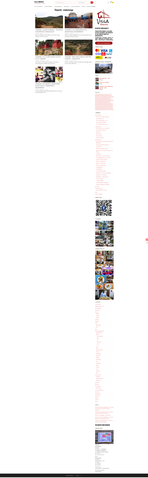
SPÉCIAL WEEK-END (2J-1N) (100, 118)
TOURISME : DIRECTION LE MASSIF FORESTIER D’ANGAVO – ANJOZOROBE (78, 58)
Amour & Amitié (98, 325)
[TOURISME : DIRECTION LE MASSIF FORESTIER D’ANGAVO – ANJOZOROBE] (78, 47)
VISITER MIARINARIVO (99, 169)
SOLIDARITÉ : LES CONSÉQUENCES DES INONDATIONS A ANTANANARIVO (76, 31)
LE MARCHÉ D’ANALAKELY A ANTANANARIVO (102, 182)
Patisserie (97, 357)
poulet (102, 105)
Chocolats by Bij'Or (98, 308)
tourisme (96, 397)
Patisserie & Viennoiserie (99, 390)
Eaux (97, 340)
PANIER (83, 6)
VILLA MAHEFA (39, 2)
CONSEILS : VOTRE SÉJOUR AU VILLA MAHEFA (102, 116)
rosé (112, 105)
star (111, 107)
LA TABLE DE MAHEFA (48, 6)
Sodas (98, 344)
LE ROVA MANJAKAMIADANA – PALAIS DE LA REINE (103, 157)
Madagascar (97, 382)
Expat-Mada (97, 319)
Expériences (97, 321)
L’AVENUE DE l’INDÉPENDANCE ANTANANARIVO (102, 184)
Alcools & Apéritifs (100, 336)
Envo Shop (80, 475)
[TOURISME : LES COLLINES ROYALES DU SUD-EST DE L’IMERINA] (49, 47)
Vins (97, 345)
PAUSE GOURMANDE (99, 135)
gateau (97, 102)
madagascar (108, 102)
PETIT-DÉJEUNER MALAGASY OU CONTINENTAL (102, 128)
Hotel (96, 329)
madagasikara (98, 104)
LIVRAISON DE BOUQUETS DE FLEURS (101, 190)
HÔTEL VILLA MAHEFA (38, 6)
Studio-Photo (97, 395)
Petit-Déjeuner (98, 359)
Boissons (97, 334)
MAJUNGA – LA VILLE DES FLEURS (101, 163)
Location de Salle (98, 375)
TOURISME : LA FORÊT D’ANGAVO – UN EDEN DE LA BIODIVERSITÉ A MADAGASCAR (49, 31)
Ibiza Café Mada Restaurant (99, 331)
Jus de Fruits (99, 342)
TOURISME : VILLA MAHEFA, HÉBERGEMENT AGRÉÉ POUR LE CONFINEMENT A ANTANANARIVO (47, 86)
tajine (96, 109)
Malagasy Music (98, 388)
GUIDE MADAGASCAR (58, 6)
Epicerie (96, 312)
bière (106, 95)
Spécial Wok (98, 371)
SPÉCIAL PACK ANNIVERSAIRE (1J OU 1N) (102, 120)
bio (103, 95)
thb (98, 109)
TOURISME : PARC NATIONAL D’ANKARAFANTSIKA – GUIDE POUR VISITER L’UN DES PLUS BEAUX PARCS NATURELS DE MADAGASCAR (104, 409)
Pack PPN (97, 315)
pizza (96, 105)
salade (100, 107)
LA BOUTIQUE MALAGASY (75, 6)
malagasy (102, 104)
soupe (109, 107)
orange (111, 104)
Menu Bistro (98, 355)
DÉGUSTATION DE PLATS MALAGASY (101, 130)
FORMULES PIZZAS (98, 134)
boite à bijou (97, 96)
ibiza (99, 102)
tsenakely (101, 109)
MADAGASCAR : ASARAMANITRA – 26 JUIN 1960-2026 (102, 415)
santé (103, 107)
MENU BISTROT (98, 132)
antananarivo (98, 95)
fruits (112, 100)
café (101, 96)
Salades (97, 365)
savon (106, 107)
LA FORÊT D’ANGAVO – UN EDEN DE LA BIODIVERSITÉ (103, 173)
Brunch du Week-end (99, 349)
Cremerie (97, 313)
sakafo (97, 107)
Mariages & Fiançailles (99, 378)
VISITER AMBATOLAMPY (99, 167)
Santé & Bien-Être (98, 394)
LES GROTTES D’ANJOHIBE (99, 178)
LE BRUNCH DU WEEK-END (100, 137)
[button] (101, 225)
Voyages (96, 401)
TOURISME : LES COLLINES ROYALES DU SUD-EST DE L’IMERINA (48, 58)
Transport (97, 399)
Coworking (98, 376)
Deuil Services (97, 310)
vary (105, 109)
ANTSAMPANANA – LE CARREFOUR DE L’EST (102, 176)
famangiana (101, 100)
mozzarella (107, 104)
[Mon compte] (108, 2)
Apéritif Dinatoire (99, 332)
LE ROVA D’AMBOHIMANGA (100, 180)
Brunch (97, 348)
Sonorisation (98, 380)
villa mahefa (109, 109)
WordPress (74, 475)
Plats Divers (97, 392)
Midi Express (97, 384)
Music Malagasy (97, 386)
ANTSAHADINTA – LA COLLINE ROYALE (101, 174)
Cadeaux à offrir (97, 304)
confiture (103, 98)
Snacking (97, 367)
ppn (104, 105)
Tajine (97, 372)
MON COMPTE (66, 6)
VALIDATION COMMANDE (90, 6)
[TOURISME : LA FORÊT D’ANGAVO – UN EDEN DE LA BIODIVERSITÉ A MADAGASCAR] (49, 20)
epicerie (97, 100)
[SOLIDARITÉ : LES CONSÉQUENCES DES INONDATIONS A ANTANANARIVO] (78, 20)
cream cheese (108, 98)
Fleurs (96, 323)
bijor (102, 95)
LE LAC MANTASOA (98, 153)
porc (99, 105)
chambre (104, 96)
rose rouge (108, 105)
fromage (108, 100)
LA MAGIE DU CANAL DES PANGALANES (101, 159)
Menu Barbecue (98, 353)
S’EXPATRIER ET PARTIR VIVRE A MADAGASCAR (102, 144)
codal (100, 98)
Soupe (97, 369)
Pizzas (97, 361)
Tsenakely (97, 317)
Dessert (97, 351)
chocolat (111, 96)
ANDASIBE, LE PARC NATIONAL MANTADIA (102, 148)
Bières (98, 338)
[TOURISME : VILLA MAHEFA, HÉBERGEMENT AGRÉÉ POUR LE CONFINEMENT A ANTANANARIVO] (49, 74)
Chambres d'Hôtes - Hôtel (99, 306)
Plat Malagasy (98, 363)
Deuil (97, 327)
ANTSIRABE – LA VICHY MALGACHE (101, 161)
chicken (108, 96)
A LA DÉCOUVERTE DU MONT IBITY (101, 171)
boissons (109, 95)
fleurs (105, 100)
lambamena (103, 102)
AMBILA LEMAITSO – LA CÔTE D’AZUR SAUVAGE (102, 155)
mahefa (38, 33)
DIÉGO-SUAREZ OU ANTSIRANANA (101, 165)
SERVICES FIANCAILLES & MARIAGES (101, 122)
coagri (97, 98)
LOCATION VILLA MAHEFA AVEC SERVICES (102, 124)
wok (112, 109)
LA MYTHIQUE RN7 (98, 146)
